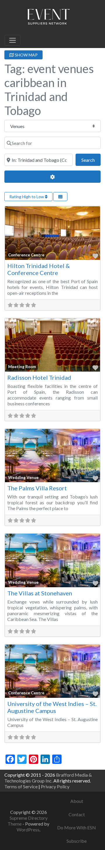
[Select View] (60, 196)
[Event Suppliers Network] (48, 17)
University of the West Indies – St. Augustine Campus (52, 707)
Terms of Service (21, 786)
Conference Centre (26, 255)
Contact (77, 814)
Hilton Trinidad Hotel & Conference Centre (38, 269)
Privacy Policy (55, 786)
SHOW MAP (26, 54)
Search (91, 160)
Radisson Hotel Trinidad (39, 377)
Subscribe (76, 841)
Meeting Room (22, 366)
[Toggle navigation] (12, 40)
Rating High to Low (27, 196)
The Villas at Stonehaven (39, 593)
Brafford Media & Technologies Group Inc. (48, 777)
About (76, 801)
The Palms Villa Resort (37, 488)
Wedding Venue (23, 477)
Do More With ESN (76, 827)
